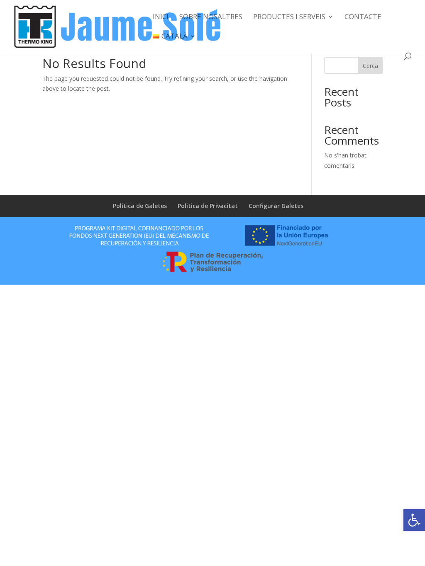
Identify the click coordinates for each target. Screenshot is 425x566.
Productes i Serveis (289, 17)
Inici (161, 17)
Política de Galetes (140, 206)
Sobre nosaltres (210, 17)
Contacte (362, 17)
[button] (414, 520)
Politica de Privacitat (208, 206)
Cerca (370, 66)
